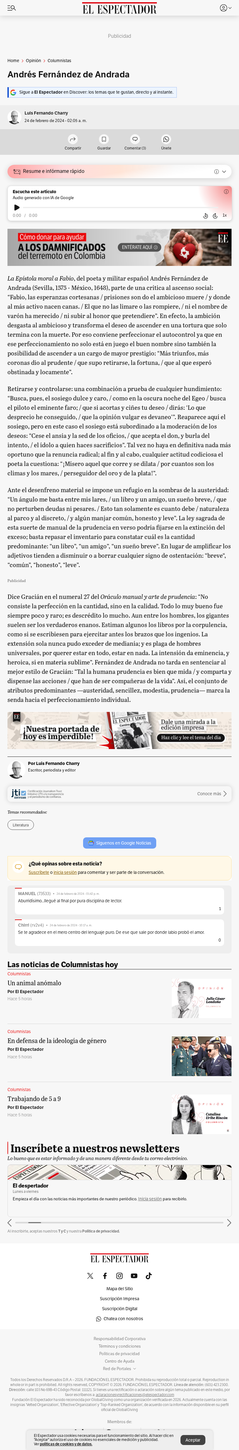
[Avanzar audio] (215, 216)
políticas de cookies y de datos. (66, 1444)
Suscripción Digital (119, 1308)
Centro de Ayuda (119, 1361)
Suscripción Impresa (119, 1298)
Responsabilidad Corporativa (120, 1339)
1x (225, 215)
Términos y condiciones (120, 1346)
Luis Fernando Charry (46, 113)
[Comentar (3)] (135, 139)
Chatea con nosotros (123, 1318)
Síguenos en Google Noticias (123, 843)
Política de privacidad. (101, 1231)
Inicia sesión (150, 1199)
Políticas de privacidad (119, 1354)
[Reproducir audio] (17, 207)
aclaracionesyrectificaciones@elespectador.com (135, 1395)
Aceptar (192, 1440)
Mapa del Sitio (119, 1288)
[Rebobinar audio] (205, 216)
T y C (62, 1231)
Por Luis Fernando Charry (54, 763)
